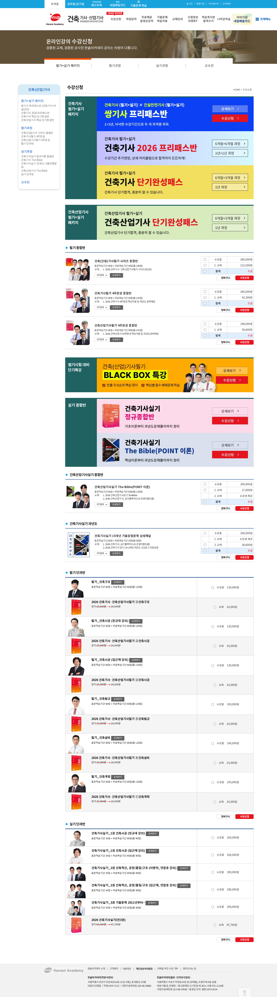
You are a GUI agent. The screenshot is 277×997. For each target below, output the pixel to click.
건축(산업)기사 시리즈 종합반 (37, 133)
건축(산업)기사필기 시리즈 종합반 (116, 261)
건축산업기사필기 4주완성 (35, 140)
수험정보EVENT (193, 19)
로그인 (189, 3)
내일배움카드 (117, 4)
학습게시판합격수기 (208, 19)
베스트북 (96, 4)
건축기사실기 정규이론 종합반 (37, 156)
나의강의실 (223, 19)
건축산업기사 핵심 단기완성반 (37, 120)
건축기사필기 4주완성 (33, 136)
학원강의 (131, 19)
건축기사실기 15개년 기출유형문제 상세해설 (122, 536)
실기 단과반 (27, 174)
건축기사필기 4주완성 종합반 (113, 293)
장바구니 (225, 278)
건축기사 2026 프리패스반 (35, 113)
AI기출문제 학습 (138, 3)
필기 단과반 (27, 143)
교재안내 (177, 19)
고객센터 (227, 3)
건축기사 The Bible (32, 160)
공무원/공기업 (75, 4)
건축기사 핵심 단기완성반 (35, 116)
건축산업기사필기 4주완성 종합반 (115, 326)
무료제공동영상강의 (146, 19)
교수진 (209, 66)
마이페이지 (213, 3)
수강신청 (115, 16)
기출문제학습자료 (162, 19)
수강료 (228, 587)
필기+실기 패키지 (68, 66)
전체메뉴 (265, 19)
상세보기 (116, 275)
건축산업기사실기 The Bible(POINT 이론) (122, 487)
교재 (228, 607)
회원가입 (200, 3)
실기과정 (162, 66)
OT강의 (100, 275)
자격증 (55, 4)
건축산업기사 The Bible (34, 170)
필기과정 (115, 66)
